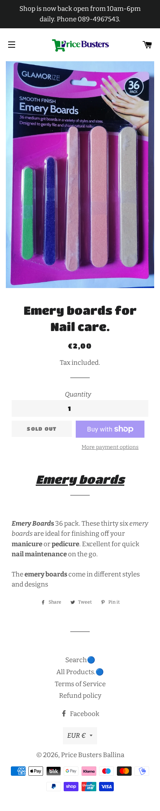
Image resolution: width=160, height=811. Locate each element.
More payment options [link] (110, 447)
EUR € (76, 736)
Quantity (78, 394)
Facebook (84, 714)
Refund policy (80, 696)
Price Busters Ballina (92, 755)
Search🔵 (80, 660)
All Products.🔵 (80, 672)
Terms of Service (80, 684)
